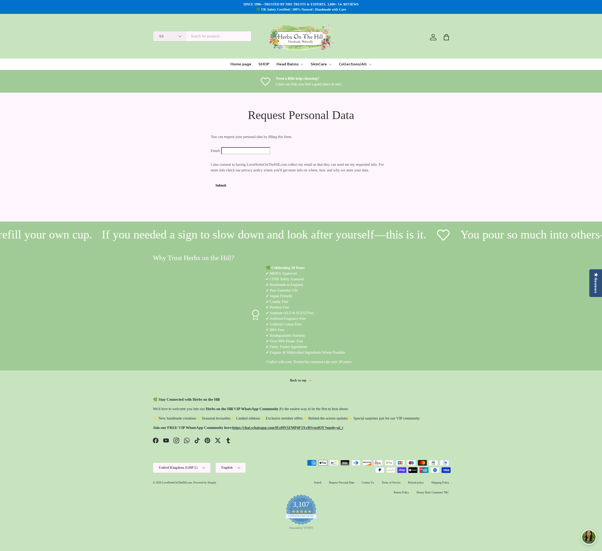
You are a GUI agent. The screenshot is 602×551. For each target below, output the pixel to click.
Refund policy (416, 482)
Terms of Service (391, 482)
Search (317, 482)
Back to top (298, 380)
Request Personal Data (341, 482)
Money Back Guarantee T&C (432, 492)
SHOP (263, 64)
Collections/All (353, 64)
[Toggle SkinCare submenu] (330, 64)
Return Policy (401, 492)
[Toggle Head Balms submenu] (302, 64)
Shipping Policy (440, 482)
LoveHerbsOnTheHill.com (177, 482)
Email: (215, 151)
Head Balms (288, 64)
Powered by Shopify (204, 482)
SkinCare (319, 64)
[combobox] (202, 36)
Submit (220, 185)
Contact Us (368, 482)
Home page (240, 64)
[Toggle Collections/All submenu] (370, 64)
